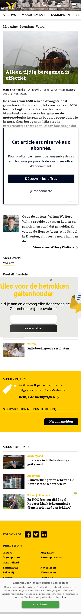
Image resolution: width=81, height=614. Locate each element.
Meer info (61, 597)
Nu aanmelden (61, 421)
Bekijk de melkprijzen (37, 397)
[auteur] (11, 230)
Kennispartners (51, 558)
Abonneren (48, 573)
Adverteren (48, 568)
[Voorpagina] (11, 6)
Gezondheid (11, 563)
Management (33, 15)
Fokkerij (8, 573)
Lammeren (60, 15)
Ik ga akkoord (40, 604)
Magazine (47, 553)
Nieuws (9, 15)
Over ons (46, 578)
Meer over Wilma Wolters (53, 247)
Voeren (9, 263)
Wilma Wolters (12, 90)
